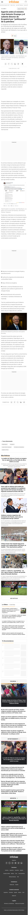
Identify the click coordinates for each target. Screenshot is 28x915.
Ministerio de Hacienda (19, 447)
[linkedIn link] (21, 863)
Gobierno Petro (5, 449)
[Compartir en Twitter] (12, 64)
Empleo (16, 884)
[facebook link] (6, 863)
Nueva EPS (22, 5)
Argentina (12, 870)
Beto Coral (8, 5)
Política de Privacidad (19, 903)
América (6, 870)
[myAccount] (26, 2)
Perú (16, 873)
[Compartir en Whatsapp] (5, 64)
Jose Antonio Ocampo (6, 447)
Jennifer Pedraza (15, 5)
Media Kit (14, 895)
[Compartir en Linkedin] (15, 64)
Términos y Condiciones (9, 903)
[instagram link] (12, 863)
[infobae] (14, 2)
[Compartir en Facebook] (8, 64)
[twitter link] (9, 863)
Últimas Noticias (12, 876)
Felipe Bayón (4, 444)
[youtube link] (15, 863)
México (12, 873)
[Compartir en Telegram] (18, 64)
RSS (18, 876)
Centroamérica (21, 873)
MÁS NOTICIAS (14, 598)
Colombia (3, 8)
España (21, 870)
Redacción (12, 884)
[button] (2, 2)
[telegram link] (18, 863)
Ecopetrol (12, 444)
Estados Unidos (6, 873)
